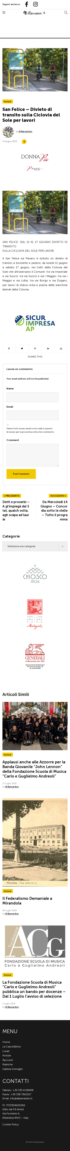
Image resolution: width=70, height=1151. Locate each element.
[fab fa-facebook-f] (25, 4)
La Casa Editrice (11, 1046)
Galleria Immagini (12, 1069)
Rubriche (7, 1064)
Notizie (7, 101)
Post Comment (21, 473)
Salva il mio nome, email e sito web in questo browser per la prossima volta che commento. (31, 430)
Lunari (5, 1051)
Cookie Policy (10, 1124)
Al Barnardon (25, 131)
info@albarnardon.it (21, 1098)
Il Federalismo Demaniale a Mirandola (27, 900)
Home (6, 1042)
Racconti (7, 1060)
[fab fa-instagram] (34, 4)
